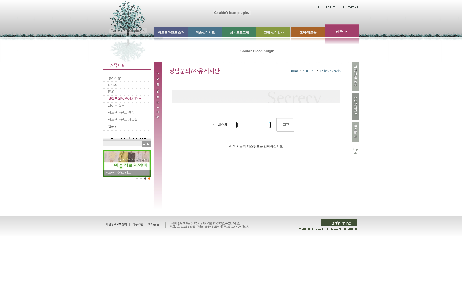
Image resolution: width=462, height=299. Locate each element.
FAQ (111, 92)
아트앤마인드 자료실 (123, 120)
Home (294, 70)
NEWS (112, 85)
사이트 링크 (116, 106)
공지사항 (114, 78)
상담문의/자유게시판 (331, 70)
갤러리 (113, 126)
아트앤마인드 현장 (121, 113)
